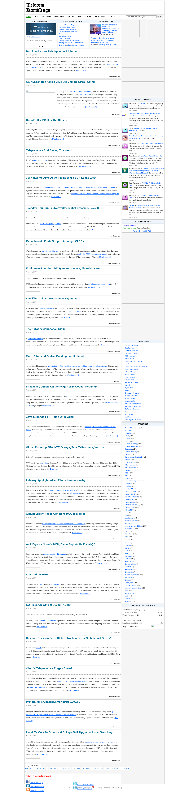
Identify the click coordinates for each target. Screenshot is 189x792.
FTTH (127, 473)
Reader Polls (95, 42)
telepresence (129, 577)
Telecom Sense (130, 398)
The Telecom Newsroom (133, 406)
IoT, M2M (128, 510)
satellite (127, 548)
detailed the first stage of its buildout (61, 490)
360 (101, 768)
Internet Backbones (131, 504)
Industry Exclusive (131, 491)
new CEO (44, 463)
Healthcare (128, 486)
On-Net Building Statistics (67, 29)
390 (117, 768)
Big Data (128, 430)
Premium (128, 543)
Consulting (59, 17)
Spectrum (128, 561)
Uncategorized (129, 582)
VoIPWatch (128, 417)
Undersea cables (130, 585)
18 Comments (115, 508)
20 (40, 768)
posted (40, 584)
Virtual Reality (129, 593)
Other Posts (104, 42)
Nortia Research (130, 374)
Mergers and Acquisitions (133, 526)
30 (44, 768)
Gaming (127, 478)
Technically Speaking (132, 393)
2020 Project (55, 584)
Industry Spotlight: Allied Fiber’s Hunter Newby (55, 480)
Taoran (127, 390)
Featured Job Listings (34, 37)
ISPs (126, 513)
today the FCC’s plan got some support (92, 254)
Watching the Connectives (133, 419)
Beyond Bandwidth (131, 345)
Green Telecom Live (131, 369)
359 (96, 768)
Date (69, 45)
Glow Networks (134, 113)
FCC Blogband (130, 356)
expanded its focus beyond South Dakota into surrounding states (95, 193)
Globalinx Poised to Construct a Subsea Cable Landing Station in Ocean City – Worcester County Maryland (146, 170)
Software (128, 559)
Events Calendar (64, 38)
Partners (107, 787)
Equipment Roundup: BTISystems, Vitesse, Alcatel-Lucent (63, 268)
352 (64, 768)
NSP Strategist (130, 377)
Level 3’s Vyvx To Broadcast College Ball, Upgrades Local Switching (69, 732)
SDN (126, 551)
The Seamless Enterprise (133, 403)
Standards (128, 567)
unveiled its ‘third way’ (50, 251)
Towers (127, 580)
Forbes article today (35, 338)
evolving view (74, 493)
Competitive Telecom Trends (68, 31)
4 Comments (116, 663)
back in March (84, 94)
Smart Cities (129, 556)
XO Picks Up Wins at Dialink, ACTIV (48, 604)
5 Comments (116, 381)
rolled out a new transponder (99, 284)
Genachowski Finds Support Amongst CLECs (55, 241)
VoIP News (129, 414)
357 (87, 768)
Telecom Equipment (131, 574)
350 (55, 768)
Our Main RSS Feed (37, 791)
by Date (106, 44)
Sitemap (99, 787)
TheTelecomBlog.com (132, 409)
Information (129, 499)
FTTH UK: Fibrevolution (133, 361)
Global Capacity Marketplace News (136, 366)
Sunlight (127, 385)
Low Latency (129, 518)
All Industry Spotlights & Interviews (102, 38)
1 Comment (116, 114)
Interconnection (130, 502)
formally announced (46, 308)
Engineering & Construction (134, 457)
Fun (126, 475)
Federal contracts (130, 462)
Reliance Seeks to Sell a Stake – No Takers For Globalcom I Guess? (69, 638)
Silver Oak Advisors (131, 382)
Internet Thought (130, 372)
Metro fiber (128, 528)
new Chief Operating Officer (50, 223)
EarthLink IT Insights (132, 353)
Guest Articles (109, 40)
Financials (128, 470)
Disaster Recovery (131, 451)
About (36, 17)
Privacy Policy (117, 787)
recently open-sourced (36, 687)
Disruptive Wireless (131, 350)
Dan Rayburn (129, 348)
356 (82, 768)
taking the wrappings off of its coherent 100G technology (63, 523)
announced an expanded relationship (78, 91)
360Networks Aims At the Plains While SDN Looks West (61, 177)
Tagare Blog (129, 388)
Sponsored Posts (78, 43)
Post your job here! (129, 226)
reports (39, 647)
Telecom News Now (131, 395)
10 (37, 768)
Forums (71, 17)
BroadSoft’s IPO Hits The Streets (46, 120)
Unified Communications (133, 588)
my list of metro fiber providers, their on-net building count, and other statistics (77, 366)
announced (70, 396)
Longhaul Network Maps (67, 25)
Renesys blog (129, 380)
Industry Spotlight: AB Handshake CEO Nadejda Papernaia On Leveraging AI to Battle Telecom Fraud (110, 29)
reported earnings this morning (54, 554)
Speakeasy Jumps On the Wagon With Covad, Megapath (62, 386)
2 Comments (116, 236)
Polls (126, 536)
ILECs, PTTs (129, 489)
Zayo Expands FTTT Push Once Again (50, 416)
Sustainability (129, 569)
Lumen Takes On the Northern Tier (151, 143)
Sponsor (112, 17)
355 (78, 768)
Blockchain (128, 433)
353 (69, 768)
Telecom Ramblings (38, 7)
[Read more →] (81, 70)
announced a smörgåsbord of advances (72, 681)
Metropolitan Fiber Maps (67, 27)
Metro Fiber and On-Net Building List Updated (55, 356)
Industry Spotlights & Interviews (69, 40)
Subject (81, 45)
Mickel (131, 136)
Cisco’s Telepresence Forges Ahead (49, 668)
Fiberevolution (129, 358)
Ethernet (127, 459)
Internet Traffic (129, 507)
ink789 (131, 205)
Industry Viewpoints (65, 43)
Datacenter (128, 449)
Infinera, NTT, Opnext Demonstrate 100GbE (53, 701)
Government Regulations (133, 481)
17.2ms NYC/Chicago (73, 311)
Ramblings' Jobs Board (66, 34)
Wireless (128, 601)
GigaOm (128, 364)
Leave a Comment (114, 76)
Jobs (79, 17)
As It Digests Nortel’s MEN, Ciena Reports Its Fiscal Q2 (60, 544)
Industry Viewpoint (131, 496)
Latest (101, 44)
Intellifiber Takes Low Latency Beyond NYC (53, 298)
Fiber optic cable (130, 467)
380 (113, 768)
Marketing (128, 523)
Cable (127, 436)
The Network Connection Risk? (46, 329)
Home (28, 17)
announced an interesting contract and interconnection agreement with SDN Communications (80, 187)
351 (60, 768)
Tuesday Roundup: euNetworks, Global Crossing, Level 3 (62, 208)
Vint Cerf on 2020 (37, 574)
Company (75, 45)
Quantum (128, 545)
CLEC (127, 441)
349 (50, 768)
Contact (89, 17)
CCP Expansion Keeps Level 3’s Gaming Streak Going (60, 81)
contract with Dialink (48, 620)
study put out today (40, 160)
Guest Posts (129, 483)
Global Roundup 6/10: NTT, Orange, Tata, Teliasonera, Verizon (65, 447)
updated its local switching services (99, 742)
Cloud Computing (131, 444)
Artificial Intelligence (132, 428)
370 (108, 768)
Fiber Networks (130, 465)
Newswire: (62, 45)
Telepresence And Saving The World (49, 150)
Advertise (46, 17)
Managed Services (131, 520)
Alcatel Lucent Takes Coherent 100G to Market (55, 513)
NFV (126, 531)
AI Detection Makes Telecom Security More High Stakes (145, 114)
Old (129, 539)
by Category (114, 44)
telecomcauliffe (130, 401)
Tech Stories (129, 572)
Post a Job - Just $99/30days (143, 231)
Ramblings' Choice (65, 36)
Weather (127, 598)
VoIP (126, 411)
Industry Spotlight (131, 494)
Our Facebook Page (36, 782)
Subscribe (100, 17)
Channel (127, 438)
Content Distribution (131, 446)
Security (127, 553)
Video (127, 590)
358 (91, 768)
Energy (127, 454)
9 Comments (116, 632)
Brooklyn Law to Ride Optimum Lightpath (52, 51)
